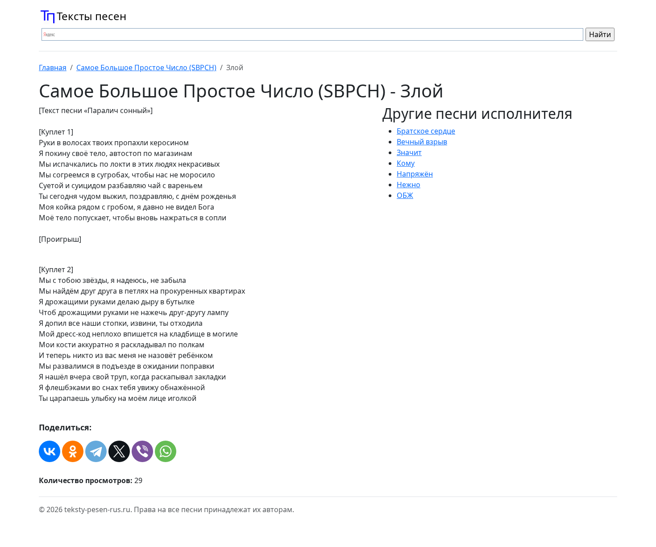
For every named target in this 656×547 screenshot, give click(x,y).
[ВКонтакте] (49, 451)
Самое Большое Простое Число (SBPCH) (146, 67)
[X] (119, 451)
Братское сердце (426, 131)
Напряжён (415, 174)
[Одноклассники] (72, 451)
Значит (409, 152)
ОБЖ (405, 195)
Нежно (408, 184)
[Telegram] (96, 451)
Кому (406, 163)
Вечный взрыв (422, 142)
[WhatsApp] (165, 451)
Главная (52, 67)
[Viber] (142, 451)
